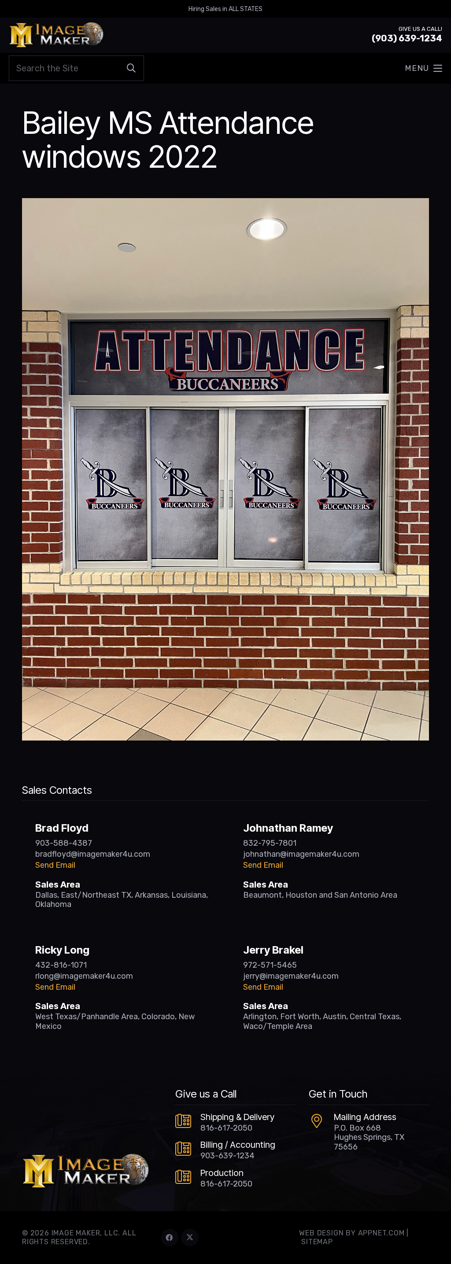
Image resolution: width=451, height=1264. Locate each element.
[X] (190, 1237)
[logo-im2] (56, 35)
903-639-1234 (227, 1156)
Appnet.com (381, 1233)
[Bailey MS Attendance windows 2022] (225, 204)
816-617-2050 (226, 1128)
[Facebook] (169, 1237)
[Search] (131, 68)
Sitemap (317, 1242)
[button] (423, 68)
